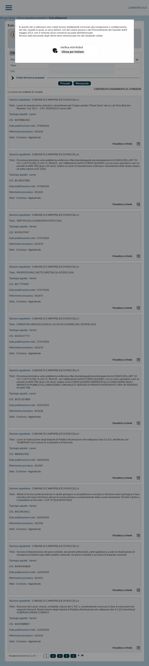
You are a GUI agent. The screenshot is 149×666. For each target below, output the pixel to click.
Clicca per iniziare (73, 51)
